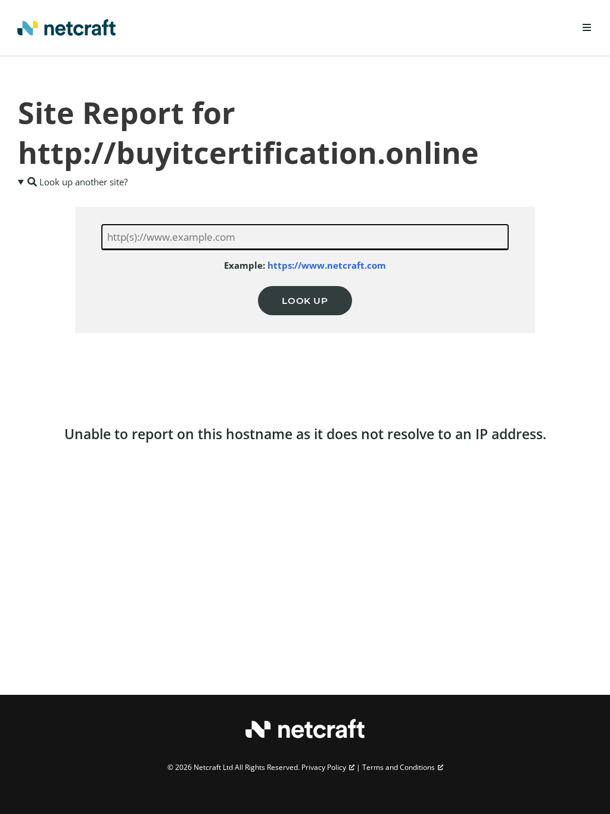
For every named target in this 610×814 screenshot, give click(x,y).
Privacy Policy (323, 767)
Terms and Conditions (398, 767)
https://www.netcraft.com (326, 265)
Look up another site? (82, 182)
